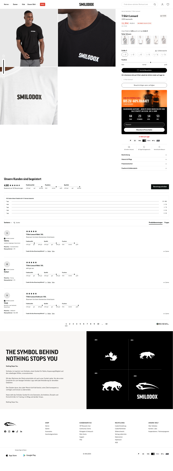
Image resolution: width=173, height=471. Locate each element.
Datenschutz (119, 437)
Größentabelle (162, 51)
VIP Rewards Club (85, 426)
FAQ (80, 440)
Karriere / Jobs (152, 428)
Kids (23, 4)
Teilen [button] (53, 251)
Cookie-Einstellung (120, 426)
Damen (15, 4)
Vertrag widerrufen (121, 434)
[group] (14, 185)
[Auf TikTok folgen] (17, 431)
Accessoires (48, 431)
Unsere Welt (31, 4)
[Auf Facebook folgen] (5, 431)
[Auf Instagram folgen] (9, 431)
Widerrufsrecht (119, 431)
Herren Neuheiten (126, 11)
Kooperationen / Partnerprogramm (158, 431)
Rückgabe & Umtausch (86, 431)
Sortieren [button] (7, 222)
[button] (66, 324)
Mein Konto (82, 434)
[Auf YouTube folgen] (13, 431)
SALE (42, 4)
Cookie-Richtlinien (120, 428)
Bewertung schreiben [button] (160, 186)
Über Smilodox (152, 426)
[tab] (155, 222)
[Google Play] (29, 455)
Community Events (85, 428)
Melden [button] (49, 251)
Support (81, 437)
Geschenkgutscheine (51, 434)
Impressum (118, 440)
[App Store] (12, 455)
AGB (116, 442)
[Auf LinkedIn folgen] (21, 431)
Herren (6, 4)
